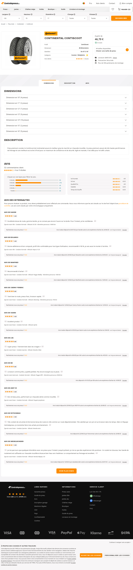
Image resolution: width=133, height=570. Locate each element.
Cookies (37, 521)
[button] (34, 180)
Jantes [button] (16, 9)
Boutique (51, 9)
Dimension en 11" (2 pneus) (17, 103)
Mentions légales (40, 506)
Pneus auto (66, 492)
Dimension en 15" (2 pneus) (17, 125)
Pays (36, 513)
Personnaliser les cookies (117, 555)
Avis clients (100, 3)
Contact (112, 3)
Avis (87, 83)
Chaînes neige (30, 9)
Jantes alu (65, 499)
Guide (63, 9)
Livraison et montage (77, 9)
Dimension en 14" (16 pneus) (17, 120)
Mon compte (127, 3)
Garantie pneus (39, 492)
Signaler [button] (124, 230)
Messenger (97, 501)
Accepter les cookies (91, 555)
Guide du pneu (39, 495)
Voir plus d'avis (66, 471)
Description (69, 83)
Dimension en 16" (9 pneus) (17, 131)
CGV (35, 510)
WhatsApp (96, 496)
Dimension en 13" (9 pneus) (17, 114)
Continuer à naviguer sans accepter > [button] (120, 542)
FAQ (91, 508)
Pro (90, 3)
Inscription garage (40, 502)
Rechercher (121, 18)
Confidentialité (39, 517)
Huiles (41, 9)
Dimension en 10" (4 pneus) (17, 97)
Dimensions (49, 83)
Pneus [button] (5, 9)
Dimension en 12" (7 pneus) (17, 109)
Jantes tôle (65, 495)
